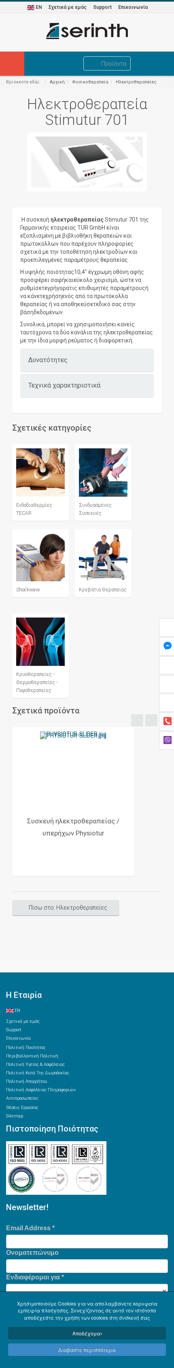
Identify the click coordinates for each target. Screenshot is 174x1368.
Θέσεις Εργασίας (22, 1107)
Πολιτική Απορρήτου (26, 1081)
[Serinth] (87, 31)
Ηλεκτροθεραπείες (136, 82)
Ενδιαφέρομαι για (35, 1277)
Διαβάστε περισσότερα (87, 1349)
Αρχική (57, 82)
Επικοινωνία (133, 7)
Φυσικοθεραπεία (90, 82)
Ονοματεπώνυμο (32, 1252)
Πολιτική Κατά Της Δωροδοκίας (37, 1073)
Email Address (30, 1228)
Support (102, 7)
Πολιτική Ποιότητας (26, 1047)
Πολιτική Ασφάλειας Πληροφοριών (41, 1089)
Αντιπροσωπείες (22, 1098)
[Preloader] (73, 769)
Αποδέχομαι (87, 1333)
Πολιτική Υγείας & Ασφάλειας (35, 1064)
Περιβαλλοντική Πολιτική (32, 1056)
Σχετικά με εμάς (68, 7)
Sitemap (14, 1116)
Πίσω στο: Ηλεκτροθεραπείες (68, 907)
